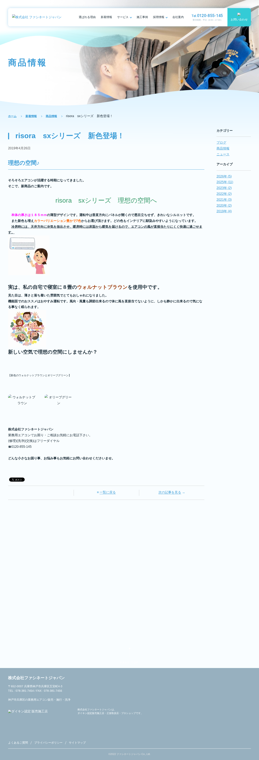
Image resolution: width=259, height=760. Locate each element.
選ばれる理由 (87, 17)
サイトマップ (77, 742)
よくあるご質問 (18, 742)
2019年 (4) (224, 211)
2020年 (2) (224, 205)
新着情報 (106, 17)
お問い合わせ (239, 19)
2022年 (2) (224, 194)
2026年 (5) (224, 176)
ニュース (223, 154)
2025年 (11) (225, 182)
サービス (122, 17)
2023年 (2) (224, 188)
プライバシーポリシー (48, 742)
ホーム (12, 116)
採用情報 (158, 17)
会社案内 (178, 17)
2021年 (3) (224, 199)
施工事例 (142, 17)
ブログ (221, 142)
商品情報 (51, 116)
